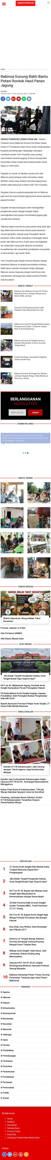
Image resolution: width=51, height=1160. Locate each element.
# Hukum (5, 1002)
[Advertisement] (25, 39)
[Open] (48, 2)
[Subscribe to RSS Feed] (26, 1154)
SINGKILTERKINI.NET (10, 139)
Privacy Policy (13, 1131)
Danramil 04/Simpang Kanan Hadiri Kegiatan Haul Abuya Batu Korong (29, 308)
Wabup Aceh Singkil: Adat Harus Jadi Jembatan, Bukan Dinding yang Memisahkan (27, 953)
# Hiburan (5, 997)
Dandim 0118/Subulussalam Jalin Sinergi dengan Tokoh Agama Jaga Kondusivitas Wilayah (23, 769)
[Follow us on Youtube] (20, 1154)
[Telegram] (29, 98)
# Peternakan (7, 1087)
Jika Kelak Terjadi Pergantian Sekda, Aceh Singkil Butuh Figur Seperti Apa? (24, 677)
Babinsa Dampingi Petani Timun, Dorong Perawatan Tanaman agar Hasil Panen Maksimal (29, 977)
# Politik (5, 1092)
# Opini (4, 1039)
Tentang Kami (13, 1128)
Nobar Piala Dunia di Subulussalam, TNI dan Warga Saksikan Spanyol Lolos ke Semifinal (22, 790)
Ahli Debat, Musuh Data (12, 638)
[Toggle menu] (4, 4)
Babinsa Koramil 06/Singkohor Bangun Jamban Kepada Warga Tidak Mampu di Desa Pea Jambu (31, 375)
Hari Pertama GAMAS (11, 633)
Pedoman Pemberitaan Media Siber (23, 1137)
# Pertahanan (7, 1077)
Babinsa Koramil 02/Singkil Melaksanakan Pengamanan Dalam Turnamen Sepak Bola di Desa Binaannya (32, 326)
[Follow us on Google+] (15, 1154)
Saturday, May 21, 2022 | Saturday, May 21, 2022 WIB (18, 94)
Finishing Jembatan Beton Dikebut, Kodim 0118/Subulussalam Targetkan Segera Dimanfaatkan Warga (21, 800)
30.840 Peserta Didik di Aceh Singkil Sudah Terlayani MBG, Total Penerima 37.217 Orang (28, 905)
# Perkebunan (8, 1071)
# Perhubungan (8, 1055)
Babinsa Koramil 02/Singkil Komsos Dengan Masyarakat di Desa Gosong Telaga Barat (29, 343)
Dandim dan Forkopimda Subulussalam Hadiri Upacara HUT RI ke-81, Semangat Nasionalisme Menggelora (24, 782)
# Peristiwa (6, 1066)
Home (10, 1118)
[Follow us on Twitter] (9, 1154)
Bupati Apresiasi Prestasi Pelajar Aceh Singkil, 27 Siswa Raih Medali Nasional (25, 704)
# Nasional (6, 1029)
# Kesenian (6, 1024)
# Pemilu (5, 1045)
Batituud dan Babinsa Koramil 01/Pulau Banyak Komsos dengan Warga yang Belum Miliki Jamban (31, 293)
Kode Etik (11, 1134)
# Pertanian (6, 1082)
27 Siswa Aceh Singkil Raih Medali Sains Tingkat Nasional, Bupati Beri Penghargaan (29, 869)
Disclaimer (12, 1125)
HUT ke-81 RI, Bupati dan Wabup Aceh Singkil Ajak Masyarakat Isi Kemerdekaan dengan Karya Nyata (28, 893)
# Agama (5, 992)
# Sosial (5, 1098)
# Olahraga (6, 1034)
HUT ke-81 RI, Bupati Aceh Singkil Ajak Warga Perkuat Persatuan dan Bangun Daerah (28, 917)
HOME (3, 69)
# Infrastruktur (8, 1008)
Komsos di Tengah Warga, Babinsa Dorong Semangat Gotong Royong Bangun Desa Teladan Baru (26, 941)
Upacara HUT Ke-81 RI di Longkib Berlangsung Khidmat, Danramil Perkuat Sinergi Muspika (29, 965)
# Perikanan (7, 1061)
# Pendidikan (7, 1050)
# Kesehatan (7, 1018)
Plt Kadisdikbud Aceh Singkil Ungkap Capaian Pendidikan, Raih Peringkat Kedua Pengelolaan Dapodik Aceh (24, 696)
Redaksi (11, 1122)
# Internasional (8, 1013)
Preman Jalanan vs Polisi (13, 628)
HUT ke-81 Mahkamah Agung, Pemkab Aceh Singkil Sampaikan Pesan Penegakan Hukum (23, 686)
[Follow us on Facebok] (4, 1154)
